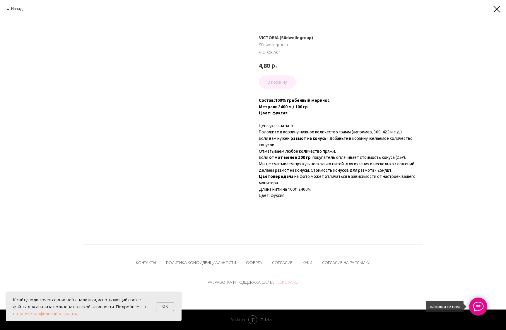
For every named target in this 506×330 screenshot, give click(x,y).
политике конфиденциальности (44, 313)
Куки (307, 262)
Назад (17, 8)
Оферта (254, 262)
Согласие (282, 262)
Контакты (146, 262)
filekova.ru (286, 282)
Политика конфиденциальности (201, 262)
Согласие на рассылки (346, 262)
